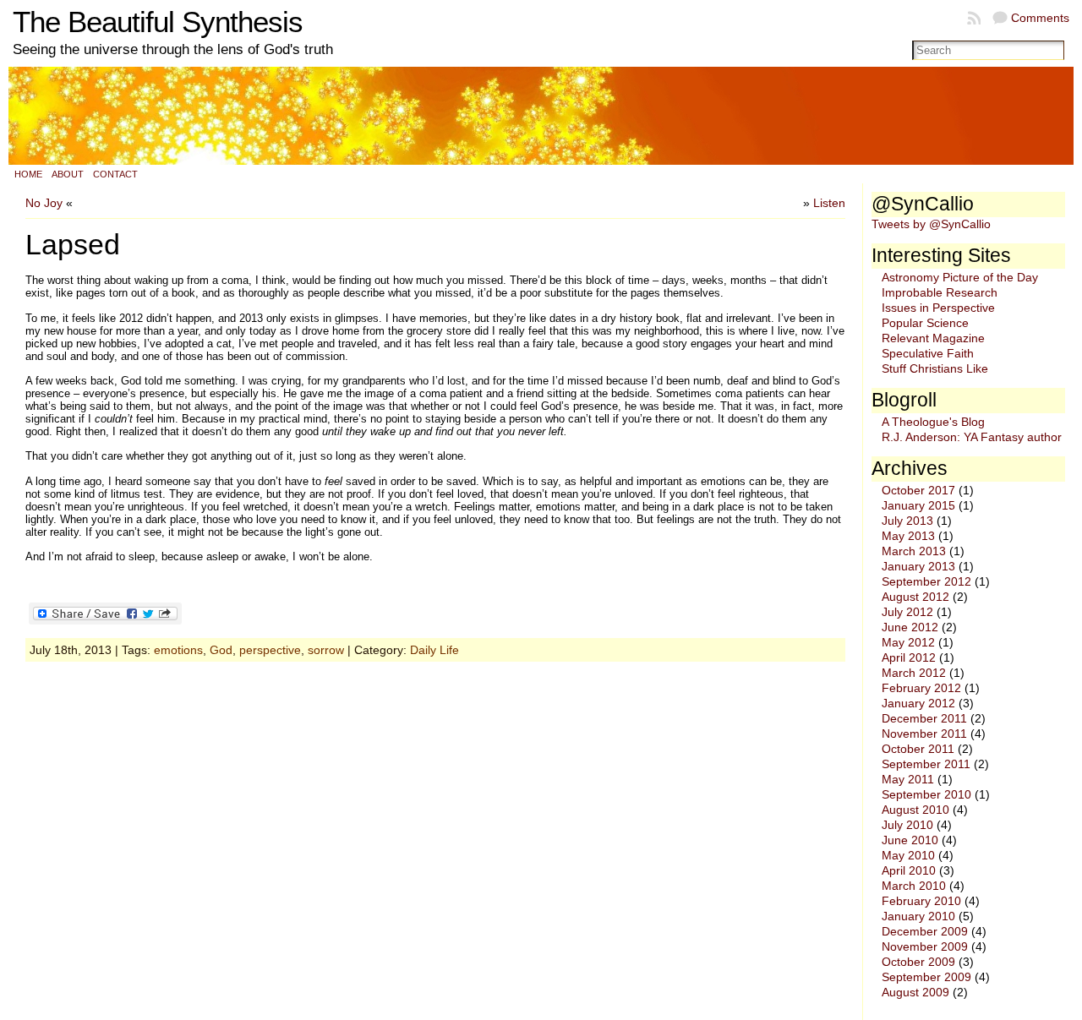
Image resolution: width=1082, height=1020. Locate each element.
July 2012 (907, 612)
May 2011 (908, 779)
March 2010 (914, 885)
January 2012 (918, 703)
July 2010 (907, 825)
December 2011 (924, 718)
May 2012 (908, 642)
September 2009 (926, 977)
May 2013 (908, 536)
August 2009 (915, 992)
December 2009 (925, 931)
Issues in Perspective (938, 307)
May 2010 (908, 855)
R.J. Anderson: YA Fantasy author (972, 437)
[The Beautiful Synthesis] (541, 116)
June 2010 (910, 840)
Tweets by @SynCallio (931, 224)
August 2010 (915, 809)
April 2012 (909, 657)
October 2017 (918, 490)
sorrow (326, 650)
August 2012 (915, 596)
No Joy (44, 203)
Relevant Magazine (933, 338)
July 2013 (907, 520)
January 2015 (918, 505)
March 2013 (914, 551)
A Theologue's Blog (933, 421)
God (221, 650)
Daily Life (434, 650)
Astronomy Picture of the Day (960, 277)
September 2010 (926, 794)
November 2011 (924, 733)
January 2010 (918, 916)
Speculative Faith (928, 353)
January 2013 (918, 566)
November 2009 (925, 946)
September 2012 (926, 581)
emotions (178, 650)
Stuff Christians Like (935, 368)
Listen (829, 203)
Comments (1040, 18)
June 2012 (910, 627)
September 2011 (926, 764)
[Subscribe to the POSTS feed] (975, 17)
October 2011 (918, 748)
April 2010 (909, 870)
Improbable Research (939, 292)
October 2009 (918, 961)
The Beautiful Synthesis (158, 22)
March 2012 (914, 672)
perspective (270, 650)
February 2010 (921, 901)
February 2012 (921, 688)
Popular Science (925, 323)
